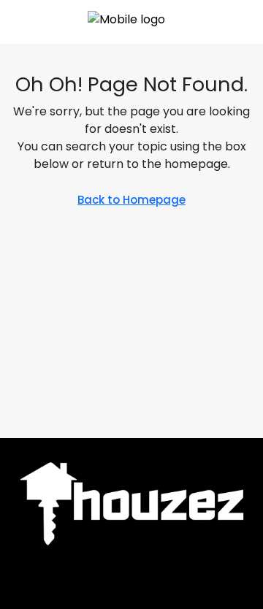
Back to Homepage (131, 199)
